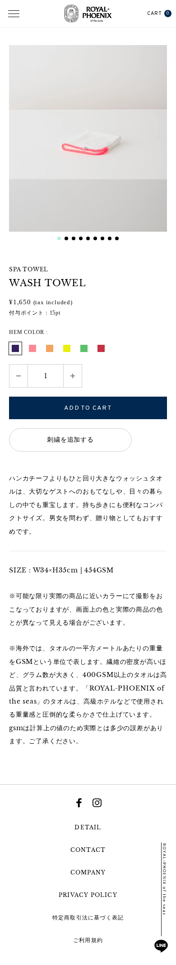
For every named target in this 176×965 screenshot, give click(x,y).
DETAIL (87, 827)
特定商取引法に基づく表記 (88, 917)
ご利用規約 (88, 940)
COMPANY (88, 872)
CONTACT (88, 849)
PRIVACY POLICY (88, 895)
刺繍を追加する (70, 439)
